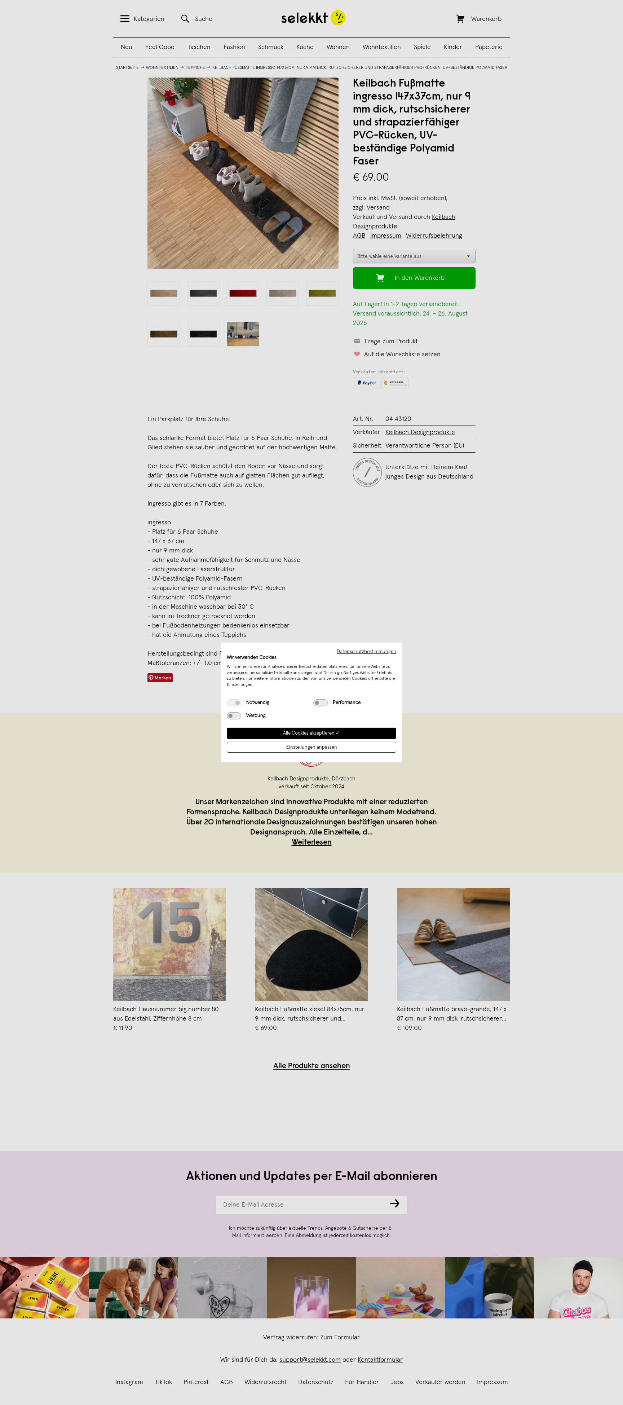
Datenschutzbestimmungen (366, 651)
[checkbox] (234, 702)
